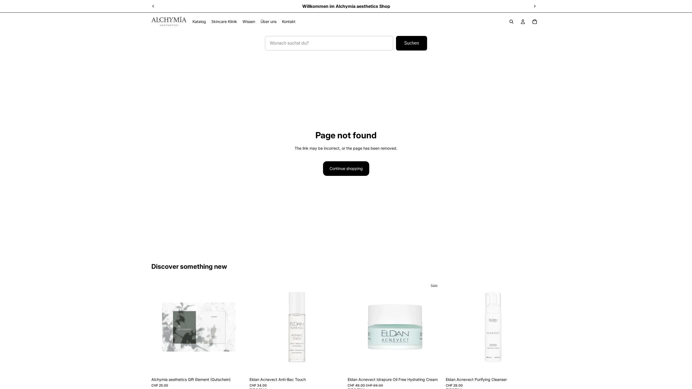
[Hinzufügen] (336, 366)
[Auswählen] (238, 366)
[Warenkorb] (535, 22)
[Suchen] (511, 22)
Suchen (411, 43)
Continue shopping (346, 168)
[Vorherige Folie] (153, 6)
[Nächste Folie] (535, 6)
